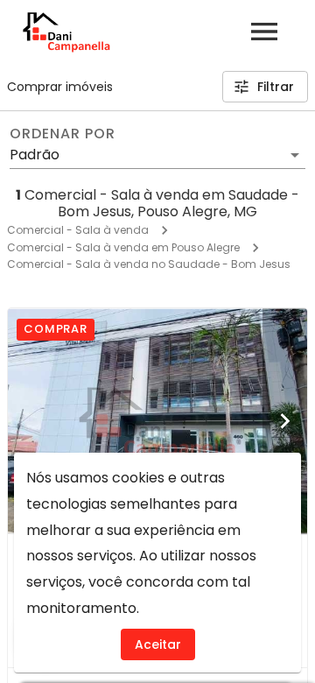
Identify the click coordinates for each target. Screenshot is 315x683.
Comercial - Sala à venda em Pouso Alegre (123, 247)
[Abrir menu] (264, 32)
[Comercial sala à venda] (157, 420)
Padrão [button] (35, 154)
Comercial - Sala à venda (78, 229)
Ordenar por (62, 134)
